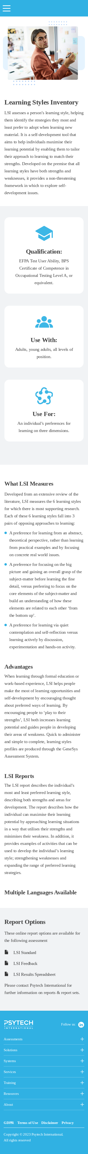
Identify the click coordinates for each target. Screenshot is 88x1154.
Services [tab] (34, 1072)
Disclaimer (49, 1123)
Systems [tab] (22, 1061)
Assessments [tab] (30, 1039)
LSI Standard (24, 952)
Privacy (68, 1123)
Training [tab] (35, 1083)
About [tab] (16, 1105)
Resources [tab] (21, 1094)
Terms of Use (27, 1123)
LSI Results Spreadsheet (33, 974)
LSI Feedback (24, 963)
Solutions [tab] (34, 1050)
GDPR (9, 1123)
